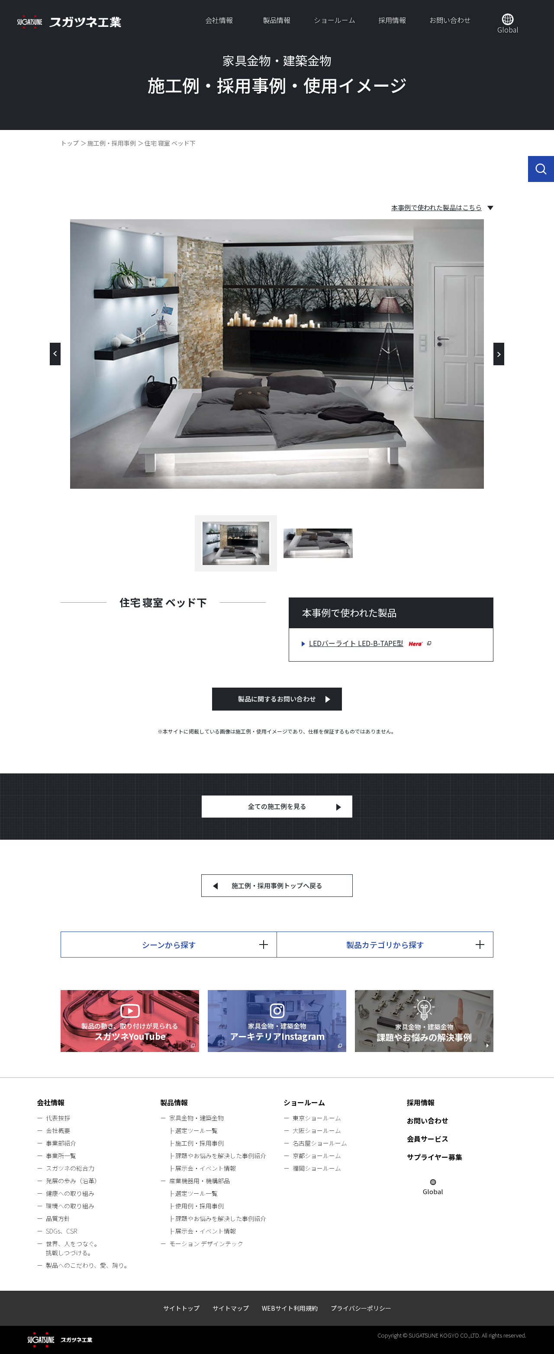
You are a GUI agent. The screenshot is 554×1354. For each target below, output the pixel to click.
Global (508, 29)
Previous (55, 354)
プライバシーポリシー (361, 1308)
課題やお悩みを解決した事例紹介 (220, 1155)
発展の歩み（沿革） (73, 1180)
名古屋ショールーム (320, 1143)
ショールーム (334, 20)
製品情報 (276, 20)
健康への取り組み (70, 1193)
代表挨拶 (58, 1118)
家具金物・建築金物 (196, 1118)
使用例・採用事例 (199, 1205)
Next (498, 354)
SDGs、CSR (61, 1231)
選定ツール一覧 (196, 1130)
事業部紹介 (61, 1143)
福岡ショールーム (317, 1168)
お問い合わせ (450, 20)
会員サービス (427, 1138)
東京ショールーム (317, 1118)
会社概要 (58, 1130)
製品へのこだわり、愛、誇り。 (88, 1265)
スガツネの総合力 (70, 1168)
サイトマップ (231, 1308)
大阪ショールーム (317, 1130)
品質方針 (58, 1218)
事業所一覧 (61, 1155)
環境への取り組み (70, 1205)
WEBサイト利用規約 (290, 1308)
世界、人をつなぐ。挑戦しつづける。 (73, 1248)
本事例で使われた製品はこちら (436, 207)
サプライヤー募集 (434, 1157)
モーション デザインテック (206, 1243)
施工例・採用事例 (111, 143)
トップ (70, 143)
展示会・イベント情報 (205, 1168)
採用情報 (392, 20)
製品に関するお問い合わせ (277, 698)
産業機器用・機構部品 (199, 1180)
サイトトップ (181, 1308)
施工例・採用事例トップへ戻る (277, 885)
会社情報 (219, 20)
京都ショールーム (317, 1155)
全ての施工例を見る (277, 806)
